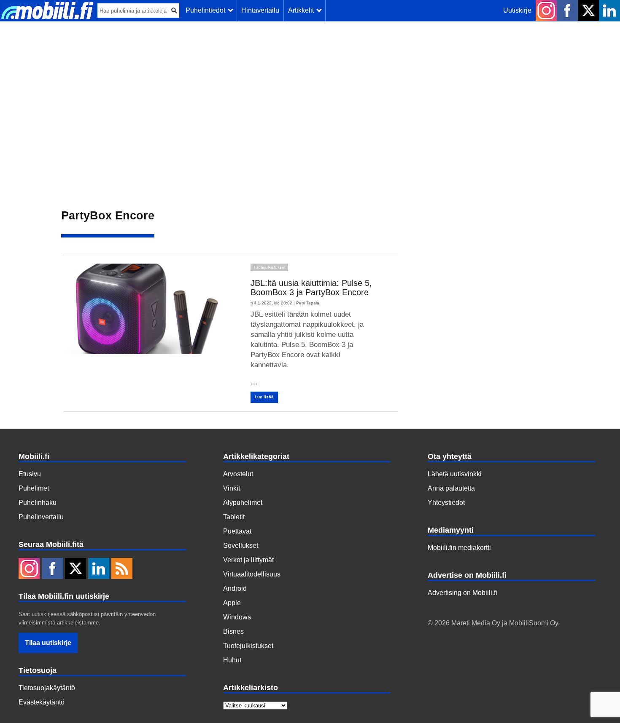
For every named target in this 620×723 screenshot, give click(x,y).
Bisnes (233, 631)
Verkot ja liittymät (248, 559)
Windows (237, 617)
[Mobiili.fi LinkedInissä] (609, 10)
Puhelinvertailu (41, 516)
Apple (232, 602)
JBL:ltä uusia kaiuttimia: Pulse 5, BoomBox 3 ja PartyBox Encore (311, 287)
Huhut (232, 660)
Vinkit (231, 488)
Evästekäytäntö (42, 702)
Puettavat (237, 531)
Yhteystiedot (446, 502)
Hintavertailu (260, 10)
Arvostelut (238, 474)
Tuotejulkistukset (269, 267)
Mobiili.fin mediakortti (459, 547)
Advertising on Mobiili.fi (462, 592)
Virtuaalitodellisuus (251, 574)
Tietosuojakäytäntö (47, 687)
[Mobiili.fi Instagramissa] (546, 10)
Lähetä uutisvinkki (455, 474)
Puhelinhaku (38, 502)
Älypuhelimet (242, 502)
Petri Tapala (307, 303)
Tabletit (234, 516)
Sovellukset (240, 545)
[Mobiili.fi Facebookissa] (567, 10)
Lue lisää (264, 397)
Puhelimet (34, 488)
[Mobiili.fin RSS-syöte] (121, 569)
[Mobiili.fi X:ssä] (588, 10)
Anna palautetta (451, 488)
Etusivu (30, 474)
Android (235, 588)
